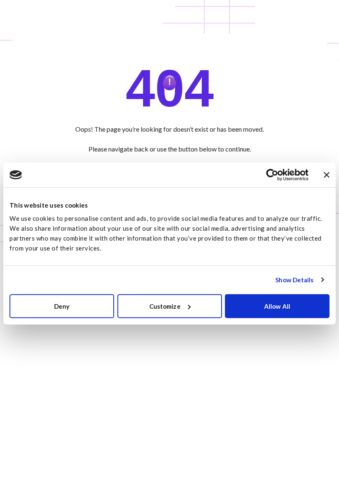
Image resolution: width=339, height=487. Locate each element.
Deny (61, 306)
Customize (165, 306)
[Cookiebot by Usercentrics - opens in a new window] (272, 175)
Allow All (277, 306)
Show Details (294, 280)
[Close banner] (326, 175)
